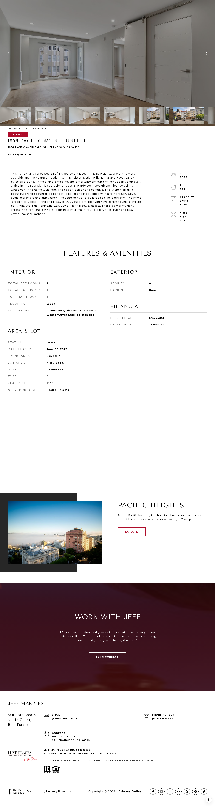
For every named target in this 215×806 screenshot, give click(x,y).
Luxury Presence (60, 791)
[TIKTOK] (204, 791)
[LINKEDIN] (170, 791)
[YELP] (187, 791)
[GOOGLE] (195, 791)
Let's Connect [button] (107, 656)
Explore (131, 531)
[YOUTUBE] (178, 791)
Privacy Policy (130, 791)
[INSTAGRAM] (161, 791)
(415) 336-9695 (162, 718)
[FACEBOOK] (153, 791)
